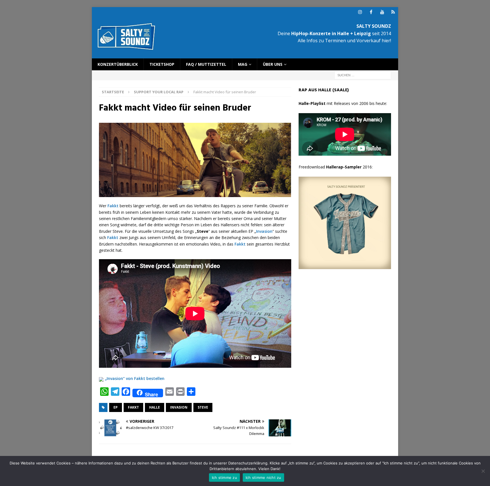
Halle (154, 407)
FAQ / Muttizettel (206, 64)
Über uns (272, 64)
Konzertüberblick (118, 64)
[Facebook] (371, 12)
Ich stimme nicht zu (263, 477)
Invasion (264, 231)
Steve (203, 407)
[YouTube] (382, 12)
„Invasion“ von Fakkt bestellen (134, 378)
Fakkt (113, 205)
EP (115, 407)
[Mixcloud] (393, 12)
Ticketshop (161, 64)
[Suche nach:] (362, 75)
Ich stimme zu (224, 477)
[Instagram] (360, 12)
